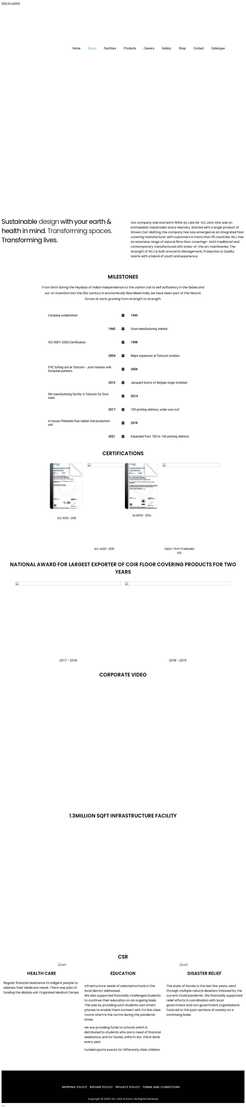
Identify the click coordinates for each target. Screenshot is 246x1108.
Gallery (171, 26)
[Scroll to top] (3, 1105)
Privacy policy (128, 1087)
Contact (199, 26)
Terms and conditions (161, 1087)
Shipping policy (74, 1087)
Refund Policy (101, 1087)
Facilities (119, 26)
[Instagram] (126, 1076)
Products (138, 26)
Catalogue (219, 26)
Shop (185, 26)
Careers (155, 26)
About (103, 26)
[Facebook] (119, 1076)
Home (91, 26)
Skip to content (11, 3)
